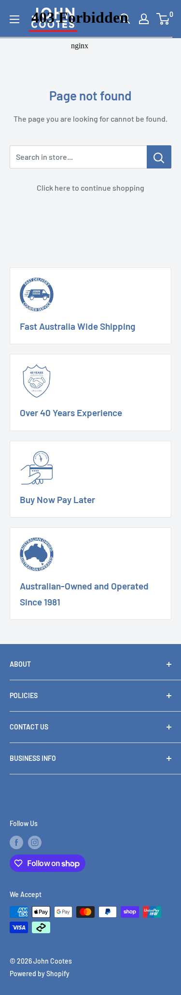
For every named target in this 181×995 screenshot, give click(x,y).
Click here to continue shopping (90, 187)
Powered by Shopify (40, 973)
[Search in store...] (159, 156)
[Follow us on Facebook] (16, 842)
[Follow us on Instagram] (35, 842)
